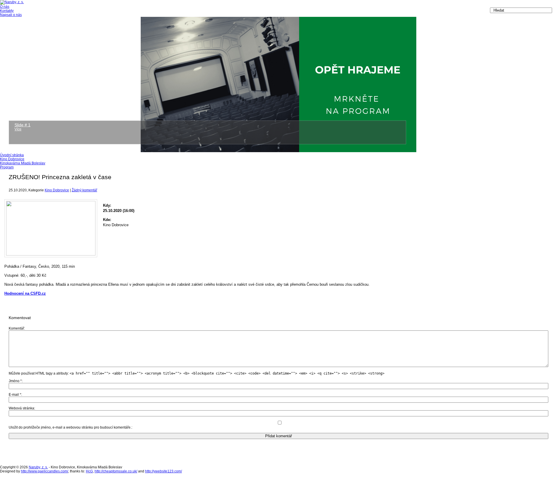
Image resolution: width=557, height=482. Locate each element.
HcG (89, 471)
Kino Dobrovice (12, 159)
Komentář (16, 328)
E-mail (15, 395)
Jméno (15, 381)
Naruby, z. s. (38, 467)
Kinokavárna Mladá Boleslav (22, 163)
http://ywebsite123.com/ (163, 471)
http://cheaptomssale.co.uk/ (116, 471)
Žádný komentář (84, 190)
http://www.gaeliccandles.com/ (44, 471)
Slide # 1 (22, 125)
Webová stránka (21, 408)
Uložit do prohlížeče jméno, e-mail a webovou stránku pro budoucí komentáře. (70, 427)
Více (18, 129)
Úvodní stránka (12, 155)
